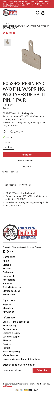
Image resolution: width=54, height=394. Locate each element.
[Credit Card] (21, 390)
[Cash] (17, 390)
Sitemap (7, 340)
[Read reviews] (12, 131)
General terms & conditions (16, 322)
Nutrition (7, 268)
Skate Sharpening (11, 351)
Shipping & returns (11, 333)
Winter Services (10, 355)
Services (7, 344)
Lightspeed (7, 386)
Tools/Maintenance (12, 287)
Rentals (6, 348)
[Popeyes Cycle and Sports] (10, 13)
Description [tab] (10, 184)
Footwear (7, 283)
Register (7, 304)
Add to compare (11, 172)
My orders (8, 308)
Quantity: (6, 143)
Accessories (9, 279)
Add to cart (27, 154)
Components (9, 276)
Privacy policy (9, 325)
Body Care (8, 272)
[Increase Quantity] (11, 147)
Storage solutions (11, 291)
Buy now (27, 166)
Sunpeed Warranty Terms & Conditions (21, 359)
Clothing (7, 265)
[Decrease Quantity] (5, 147)
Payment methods (11, 329)
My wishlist (8, 312)
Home (5, 23)
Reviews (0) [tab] (25, 184)
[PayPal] (26, 390)
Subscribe (42, 370)
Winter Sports (9, 294)
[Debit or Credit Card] (30, 390)
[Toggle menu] (48, 13)
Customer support (11, 336)
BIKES (6, 261)
